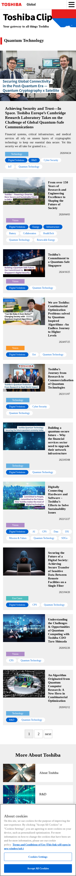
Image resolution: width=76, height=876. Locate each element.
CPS (44, 531)
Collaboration (29, 233)
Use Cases (17, 598)
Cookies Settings (37, 856)
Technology (16, 154)
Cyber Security (51, 160)
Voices (15, 348)
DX (67, 531)
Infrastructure (52, 226)
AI (33, 531)
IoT (10, 166)
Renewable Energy (46, 239)
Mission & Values (18, 538)
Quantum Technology (29, 166)
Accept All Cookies (38, 868)
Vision (15, 220)
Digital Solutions (16, 160)
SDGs (64, 538)
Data (56, 531)
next (48, 734)
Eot (34, 354)
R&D (34, 160)
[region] (38, 840)
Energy (35, 226)
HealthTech (48, 233)
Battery (12, 233)
